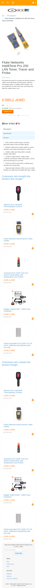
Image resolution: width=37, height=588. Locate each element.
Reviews (6, 137)
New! (8, 566)
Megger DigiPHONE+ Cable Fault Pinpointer (17, 310)
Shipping (9, 573)
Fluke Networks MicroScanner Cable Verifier (18, 240)
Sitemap (9, 576)
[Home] (18, 10)
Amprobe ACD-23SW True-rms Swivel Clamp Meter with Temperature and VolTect (16, 275)
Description (7, 129)
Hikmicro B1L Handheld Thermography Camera (13, 206)
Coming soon (10, 564)
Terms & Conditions (12, 578)
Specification (7, 133)
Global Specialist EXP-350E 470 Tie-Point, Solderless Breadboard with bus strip (18, 345)
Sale (8, 561)
